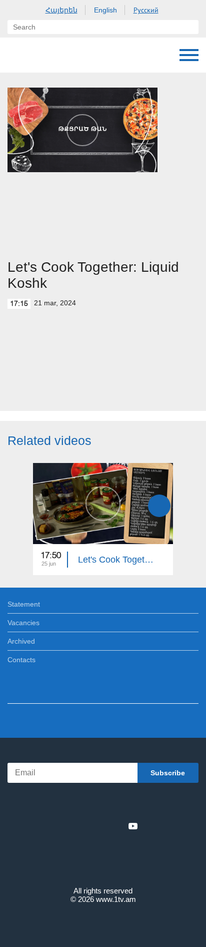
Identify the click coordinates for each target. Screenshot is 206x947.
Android (131, 804)
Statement (24, 604)
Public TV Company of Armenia (59, 55)
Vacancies (24, 623)
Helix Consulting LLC (103, 922)
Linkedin (99, 825)
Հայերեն (62, 10)
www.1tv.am (116, 899)
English (105, 10)
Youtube (133, 825)
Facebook (68, 825)
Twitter (82, 825)
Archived (21, 641)
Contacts (22, 660)
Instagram (116, 825)
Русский (146, 10)
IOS (75, 804)
